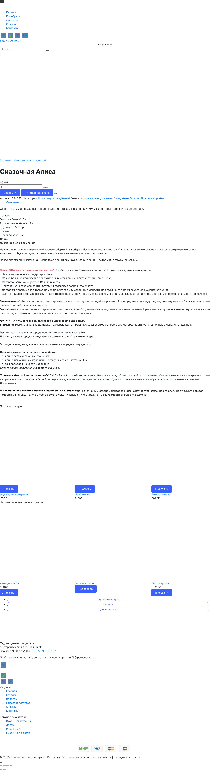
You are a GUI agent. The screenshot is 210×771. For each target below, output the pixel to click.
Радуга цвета (160, 583)
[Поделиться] (4, 765)
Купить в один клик (37, 192)
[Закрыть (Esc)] (1, 765)
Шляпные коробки (152, 198)
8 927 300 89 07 (10, 40)
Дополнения (108, 609)
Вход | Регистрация (19, 721)
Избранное (13, 729)
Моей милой (82, 494)
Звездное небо (84, 583)
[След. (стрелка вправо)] (4, 769)
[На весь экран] (7, 765)
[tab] (108, 202)
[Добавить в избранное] (55, 193)
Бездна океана (160, 494)
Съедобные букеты (126, 198)
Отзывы (11, 24)
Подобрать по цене (108, 599)
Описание (12, 202)
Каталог (11, 12)
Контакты (12, 28)
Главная (5, 160)
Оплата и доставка (18, 702)
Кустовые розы (90, 198)
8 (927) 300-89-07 (44, 651)
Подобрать (13, 16)
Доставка (12, 20)
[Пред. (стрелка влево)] (1, 769)
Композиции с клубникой (30, 160)
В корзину (10, 192)
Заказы (11, 724)
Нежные (107, 198)
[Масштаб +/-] (11, 765)
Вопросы (11, 698)
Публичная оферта (18, 732)
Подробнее (85, 588)
